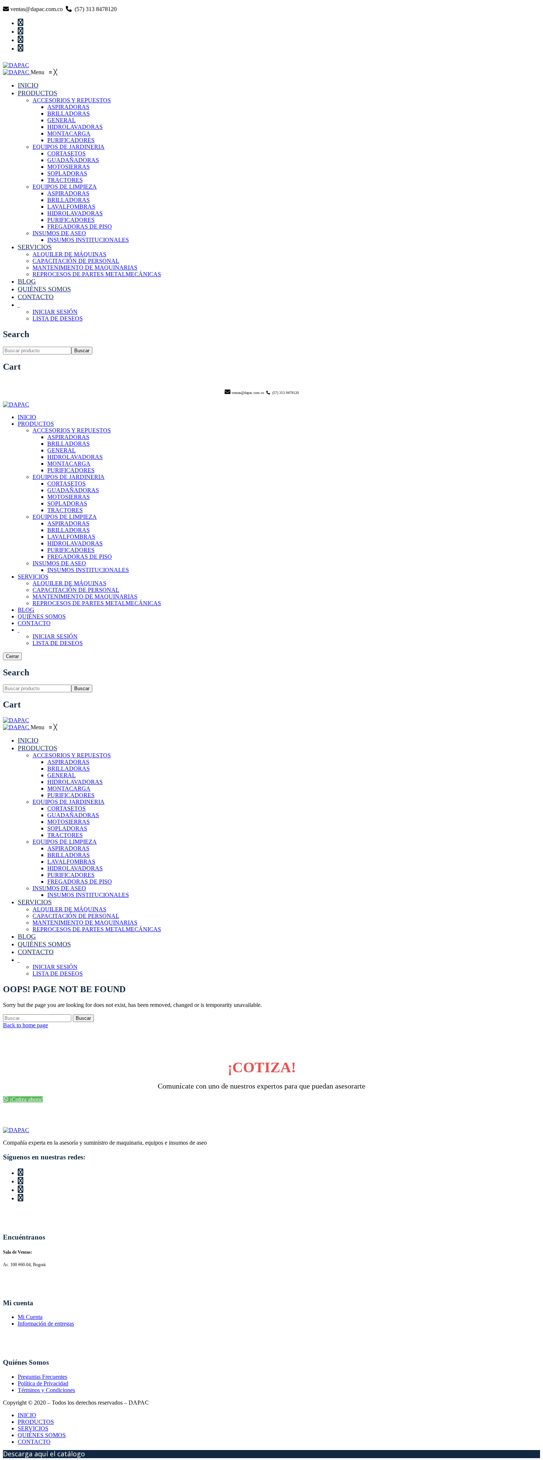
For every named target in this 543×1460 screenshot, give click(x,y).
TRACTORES (65, 510)
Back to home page (25, 1025)
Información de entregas (46, 1323)
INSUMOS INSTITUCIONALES (88, 570)
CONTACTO (34, 623)
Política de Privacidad (43, 1383)
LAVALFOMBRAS (71, 537)
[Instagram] (269, 31)
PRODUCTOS (36, 424)
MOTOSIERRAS (68, 497)
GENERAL (61, 450)
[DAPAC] (16, 65)
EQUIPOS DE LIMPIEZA (65, 517)
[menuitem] (28, 85)
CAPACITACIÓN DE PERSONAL (76, 590)
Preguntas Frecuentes (42, 1377)
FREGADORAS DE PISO (79, 557)
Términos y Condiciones (46, 1390)
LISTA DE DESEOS (58, 643)
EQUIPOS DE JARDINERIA (69, 477)
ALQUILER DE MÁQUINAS (69, 583)
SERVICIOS (33, 576)
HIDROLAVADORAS (75, 457)
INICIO (27, 417)
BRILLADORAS (68, 444)
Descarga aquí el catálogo (44, 1453)
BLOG (26, 610)
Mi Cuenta (30, 1317)
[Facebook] (269, 22)
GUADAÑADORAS (73, 490)
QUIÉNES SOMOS (42, 616)
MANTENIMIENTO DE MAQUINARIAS (85, 596)
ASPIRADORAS (68, 437)
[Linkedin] (269, 39)
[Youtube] (269, 48)
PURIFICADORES (71, 470)
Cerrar (12, 656)
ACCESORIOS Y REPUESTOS (72, 430)
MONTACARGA (68, 463)
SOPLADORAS (67, 503)
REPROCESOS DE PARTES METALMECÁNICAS (97, 603)
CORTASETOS (66, 483)
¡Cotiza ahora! (25, 1099)
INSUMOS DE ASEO (59, 563)
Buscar (81, 350)
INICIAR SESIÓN (55, 636)
